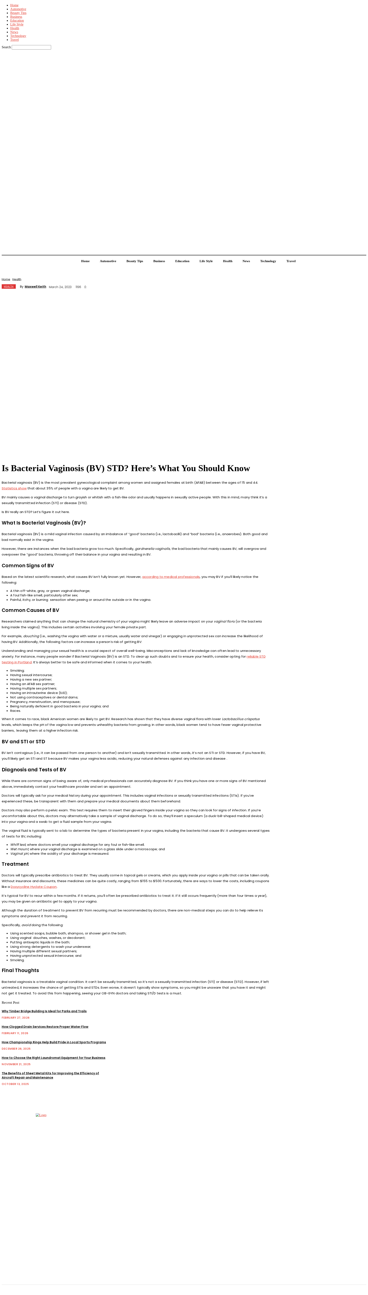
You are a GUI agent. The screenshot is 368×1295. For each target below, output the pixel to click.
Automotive (18, 9)
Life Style (16, 24)
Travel (14, 39)
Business (16, 16)
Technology (18, 36)
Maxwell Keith (35, 286)
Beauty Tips (18, 13)
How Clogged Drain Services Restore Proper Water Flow (45, 1027)
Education (17, 20)
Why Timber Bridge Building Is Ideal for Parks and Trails (44, 1011)
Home (14, 5)
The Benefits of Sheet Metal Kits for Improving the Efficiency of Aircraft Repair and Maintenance (50, 1075)
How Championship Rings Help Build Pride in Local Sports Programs (54, 1042)
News (14, 32)
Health (14, 28)
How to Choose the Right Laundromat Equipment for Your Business (53, 1058)
